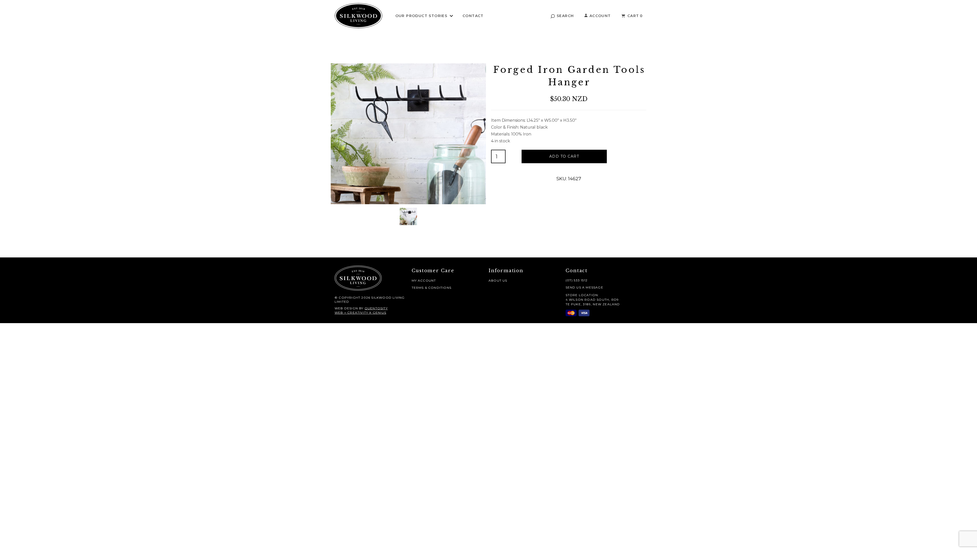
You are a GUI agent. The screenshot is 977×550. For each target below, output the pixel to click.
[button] (562, 15)
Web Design (346, 308)
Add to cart (564, 156)
